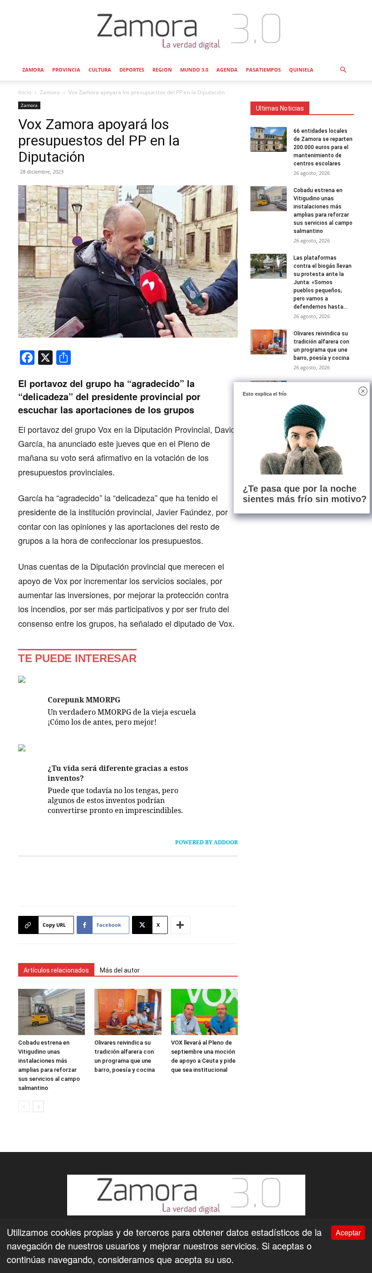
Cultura (99, 69)
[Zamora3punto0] (186, 30)
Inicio (24, 92)
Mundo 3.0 (194, 69)
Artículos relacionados (56, 970)
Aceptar (348, 1232)
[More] (181, 925)
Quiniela (301, 69)
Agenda (227, 69)
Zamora (33, 69)
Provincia (66, 69)
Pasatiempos (263, 69)
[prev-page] (23, 1106)
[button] (343, 69)
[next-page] (38, 1106)
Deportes (131, 69)
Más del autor (120, 970)
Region (162, 69)
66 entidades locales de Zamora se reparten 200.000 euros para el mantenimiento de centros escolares (323, 147)
